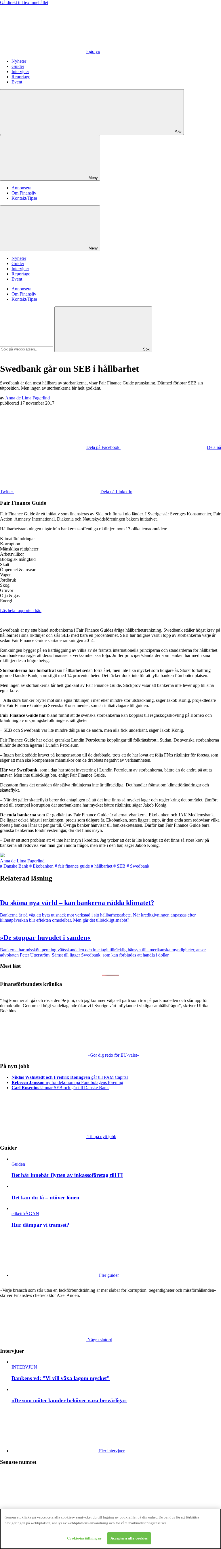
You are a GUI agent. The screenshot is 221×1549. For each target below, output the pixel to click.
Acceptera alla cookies (129, 1538)
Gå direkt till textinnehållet (24, 2)
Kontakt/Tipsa (24, 198)
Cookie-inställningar (84, 1538)
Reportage (21, 76)
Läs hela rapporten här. (20, 610)
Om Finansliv (24, 192)
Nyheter (19, 61)
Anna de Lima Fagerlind (27, 397)
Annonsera (21, 187)
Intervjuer (20, 71)
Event (17, 81)
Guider (18, 66)
